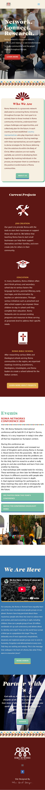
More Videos (22, 661)
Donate (22, 722)
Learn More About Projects (22, 385)
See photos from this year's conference (17, 496)
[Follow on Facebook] (22, 772)
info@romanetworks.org (22, 713)
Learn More (12, 57)
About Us (22, 176)
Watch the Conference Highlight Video (19, 507)
